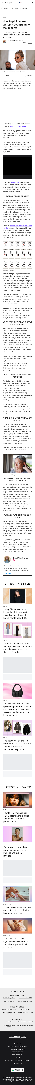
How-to (4, 17)
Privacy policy (17, 1052)
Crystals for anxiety (25, 1009)
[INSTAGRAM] (14, 560)
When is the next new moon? (25, 1021)
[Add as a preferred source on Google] (17, 1070)
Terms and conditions (17, 1049)
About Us (17, 1043)
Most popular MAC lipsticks (25, 1001)
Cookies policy (17, 1055)
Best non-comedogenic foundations (9, 1013)
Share (7, 75)
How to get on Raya (9, 1001)
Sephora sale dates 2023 (25, 998)
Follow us (29, 75)
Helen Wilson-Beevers (16, 41)
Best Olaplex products (9, 998)
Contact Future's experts (17, 1046)
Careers (17, 1057)
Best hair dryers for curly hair (25, 1012)
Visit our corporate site (26, 1078)
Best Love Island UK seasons (25, 1025)
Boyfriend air (9, 1021)
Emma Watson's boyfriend (19, 8)
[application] (17, 165)
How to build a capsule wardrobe (9, 1025)
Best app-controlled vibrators (9, 1009)
